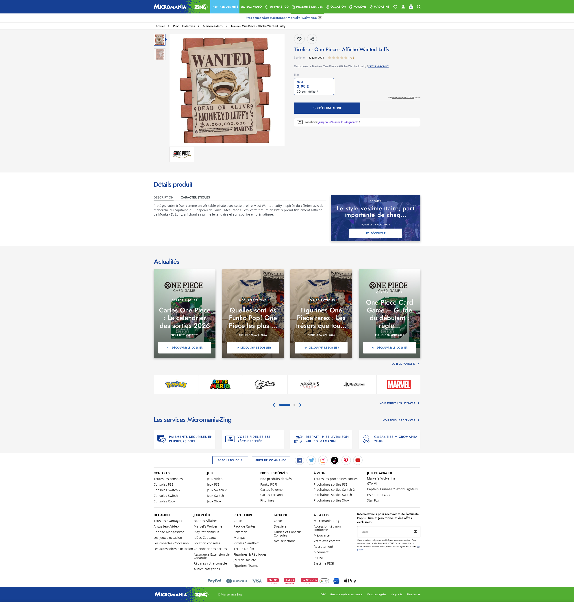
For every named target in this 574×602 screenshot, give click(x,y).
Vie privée (396, 594)
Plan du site (413, 594)
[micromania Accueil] (179, 6)
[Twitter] (311, 460)
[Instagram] (323, 460)
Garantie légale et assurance (346, 594)
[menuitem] (224, 6)
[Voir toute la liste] (395, 6)
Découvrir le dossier (187, 348)
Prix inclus (404, 97)
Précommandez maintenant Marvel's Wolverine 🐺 (284, 17)
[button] (224, 6)
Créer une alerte (329, 108)
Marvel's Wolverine (381, 478)
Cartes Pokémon (272, 489)
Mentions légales (376, 594)
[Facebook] (299, 460)
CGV (323, 594)
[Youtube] (358, 460)
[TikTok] (334, 460)
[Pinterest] (346, 460)
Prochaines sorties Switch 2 (334, 489)
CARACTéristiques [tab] (195, 197)
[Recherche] (419, 6)
